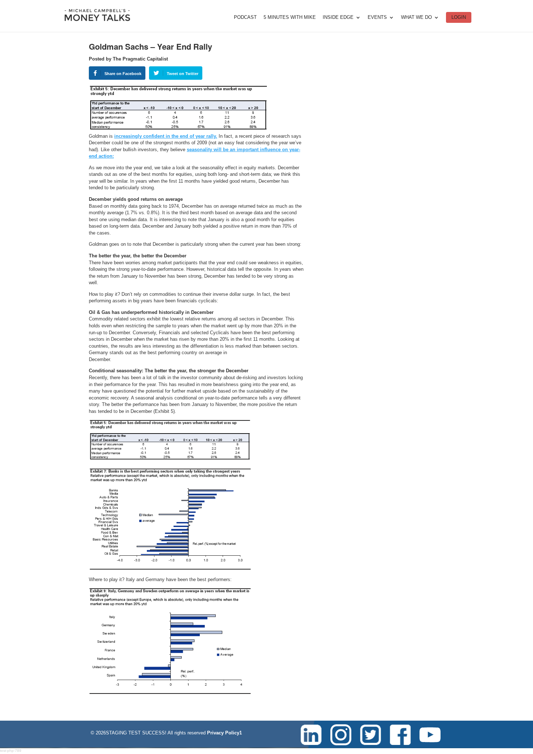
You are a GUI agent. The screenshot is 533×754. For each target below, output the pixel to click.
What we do (416, 17)
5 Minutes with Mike (290, 17)
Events (377, 17)
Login (458, 17)
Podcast (245, 17)
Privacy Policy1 (224, 733)
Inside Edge (338, 17)
